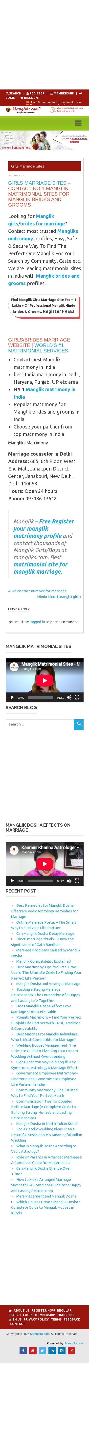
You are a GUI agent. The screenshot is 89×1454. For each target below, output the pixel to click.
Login (28, 1315)
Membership (64, 93)
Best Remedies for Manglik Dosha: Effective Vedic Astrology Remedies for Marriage (44, 911)
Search (15, 93)
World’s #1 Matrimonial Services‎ (38, 347)
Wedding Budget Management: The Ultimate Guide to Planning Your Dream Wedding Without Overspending (44, 1051)
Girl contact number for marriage (38, 591)
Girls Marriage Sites (37, 183)
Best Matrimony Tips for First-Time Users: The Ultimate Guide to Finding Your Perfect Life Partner (46, 972)
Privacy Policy (36, 1319)
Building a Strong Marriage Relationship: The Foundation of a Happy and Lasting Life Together (45, 995)
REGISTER (37, 93)
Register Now (43, 1310)
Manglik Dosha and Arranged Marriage (48, 984)
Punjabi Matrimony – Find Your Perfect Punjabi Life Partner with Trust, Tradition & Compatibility (46, 1022)
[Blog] (71, 1353)
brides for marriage (42, 223)
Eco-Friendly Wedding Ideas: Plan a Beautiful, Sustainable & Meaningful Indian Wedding (46, 1134)
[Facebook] (23, 1353)
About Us (21, 1310)
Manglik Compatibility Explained (43, 961)
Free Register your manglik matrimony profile (43, 528)
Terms (56, 1319)
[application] (45, 680)
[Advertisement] (44, 44)
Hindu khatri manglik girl (57, 597)
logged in (37, 622)
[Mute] (69, 697)
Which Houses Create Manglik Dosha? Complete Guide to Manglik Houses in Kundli (45, 1207)
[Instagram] (62, 1353)
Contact (17, 1324)
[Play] (12, 697)
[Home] (10, 1310)
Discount (31, 97)
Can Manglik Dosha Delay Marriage (45, 933)
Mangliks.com (74, 1343)
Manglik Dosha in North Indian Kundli (47, 1123)
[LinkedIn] (52, 1353)
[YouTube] (33, 1353)
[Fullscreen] (77, 697)
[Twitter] (42, 1353)
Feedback (72, 1319)
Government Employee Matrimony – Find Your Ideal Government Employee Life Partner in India (44, 1078)
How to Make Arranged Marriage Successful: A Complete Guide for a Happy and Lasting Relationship (46, 1185)
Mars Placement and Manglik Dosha (46, 1196)
